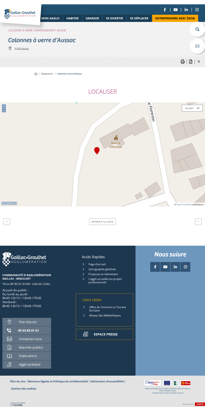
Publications (28, 356)
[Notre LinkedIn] (186, 9)
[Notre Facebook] (164, 9)
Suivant (198, 221)
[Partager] (198, 61)
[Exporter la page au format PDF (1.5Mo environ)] (190, 61)
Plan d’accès (28, 322)
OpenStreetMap (183, 204)
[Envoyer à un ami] (197, 46)
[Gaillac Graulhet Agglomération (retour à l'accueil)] (25, 18)
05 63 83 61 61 (28, 330)
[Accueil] (35, 74)
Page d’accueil (97, 264)
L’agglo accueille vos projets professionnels (105, 280)
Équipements (47, 73)
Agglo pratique (30, 364)
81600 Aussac (22, 48)
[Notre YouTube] (175, 9)
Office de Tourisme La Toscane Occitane (107, 308)
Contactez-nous (30, 339)
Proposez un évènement (103, 274)
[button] (197, 29)
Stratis (200, 404)
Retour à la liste (102, 221)
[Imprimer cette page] (182, 61)
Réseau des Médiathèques (105, 315)
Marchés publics (31, 347)
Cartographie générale (102, 269)
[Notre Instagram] (197, 9)
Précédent (7, 221)
